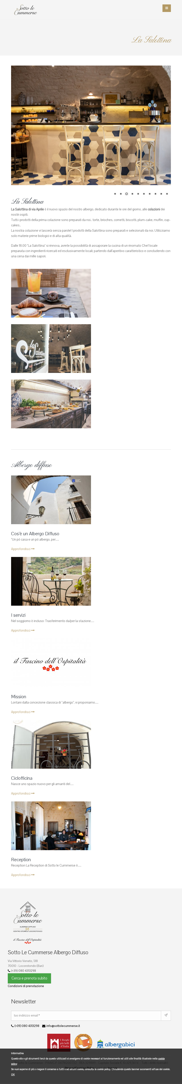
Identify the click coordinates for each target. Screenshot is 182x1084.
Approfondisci (21, 642)
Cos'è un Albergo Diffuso (35, 627)
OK (13, 1074)
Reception (21, 953)
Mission (18, 790)
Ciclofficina (21, 871)
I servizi (18, 708)
